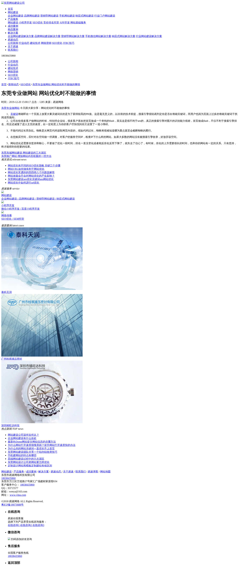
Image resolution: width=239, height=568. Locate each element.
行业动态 (24, 43)
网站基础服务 (78, 22)
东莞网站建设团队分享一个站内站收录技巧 (32, 451)
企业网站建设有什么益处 (22, 438)
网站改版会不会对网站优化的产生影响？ (31, 175)
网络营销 (46, 43)
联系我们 (13, 49)
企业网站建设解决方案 (21, 36)
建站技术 (35, 43)
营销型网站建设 (49, 15)
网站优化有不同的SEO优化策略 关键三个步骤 (34, 165)
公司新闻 (13, 43)
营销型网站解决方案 (73, 36)
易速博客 (93, 471)
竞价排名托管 (51, 22)
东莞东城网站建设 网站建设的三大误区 (23, 152)
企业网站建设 (15, 15)
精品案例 (13, 29)
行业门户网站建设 (104, 15)
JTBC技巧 (68, 43)
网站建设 (13, 12)
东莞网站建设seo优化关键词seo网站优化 (31, 179)
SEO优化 (38, 22)
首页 (10, 8)
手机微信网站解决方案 (98, 36)
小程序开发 (25, 22)
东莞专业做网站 (10, 108)
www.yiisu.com (18, 495)
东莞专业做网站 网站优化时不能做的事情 (56, 84)
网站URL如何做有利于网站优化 (26, 169)
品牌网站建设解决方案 (47, 36)
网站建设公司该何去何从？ (23, 434)
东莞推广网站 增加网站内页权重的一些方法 (26, 156)
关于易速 (13, 46)
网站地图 (105, 471)
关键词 (14, 114)
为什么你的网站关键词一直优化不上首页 (31, 448)
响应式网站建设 (84, 15)
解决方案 (13, 32)
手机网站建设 (67, 15)
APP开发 (65, 22)
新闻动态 (13, 84)
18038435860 (8, 478)
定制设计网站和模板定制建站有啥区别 (30, 465)
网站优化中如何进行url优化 (23, 182)
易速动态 (13, 39)
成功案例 (13, 26)
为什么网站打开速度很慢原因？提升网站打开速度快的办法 (41, 445)
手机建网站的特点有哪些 (22, 455)
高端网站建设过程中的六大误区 (26, 458)
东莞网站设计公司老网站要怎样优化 (28, 462)
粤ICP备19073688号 (12, 504)
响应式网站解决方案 (123, 36)
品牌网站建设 (32, 15)
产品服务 (13, 19)
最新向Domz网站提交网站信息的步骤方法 (32, 441)
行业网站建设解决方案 (149, 36)
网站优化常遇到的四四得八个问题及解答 (31, 172)
